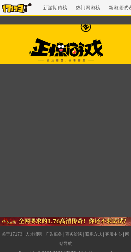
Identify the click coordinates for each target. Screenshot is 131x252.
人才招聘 (34, 234)
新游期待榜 (55, 7)
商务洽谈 (73, 234)
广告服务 (53, 234)
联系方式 (93, 234)
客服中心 (113, 234)
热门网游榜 (88, 7)
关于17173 (12, 234)
